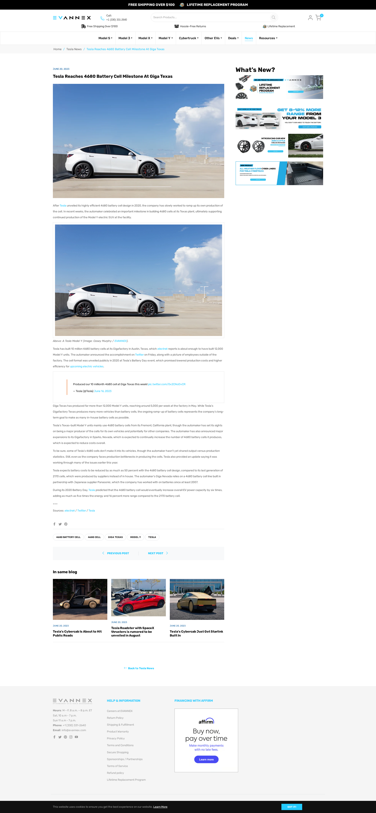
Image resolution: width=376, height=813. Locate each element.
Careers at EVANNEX (120, 711)
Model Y (135, 537)
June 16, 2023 (102, 391)
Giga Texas (115, 537)
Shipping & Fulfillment (120, 724)
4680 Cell (94, 537)
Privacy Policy (116, 738)
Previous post (118, 553)
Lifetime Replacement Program (126, 779)
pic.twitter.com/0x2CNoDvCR (166, 384)
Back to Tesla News (141, 668)
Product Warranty (118, 731)
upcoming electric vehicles (86, 366)
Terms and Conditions (120, 745)
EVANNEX (121, 341)
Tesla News (74, 49)
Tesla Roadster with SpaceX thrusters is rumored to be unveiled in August (132, 631)
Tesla (63, 205)
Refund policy (115, 773)
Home (57, 49)
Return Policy (115, 718)
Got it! (291, 807)
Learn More (160, 806)
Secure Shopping (117, 752)
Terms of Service (117, 766)
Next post (156, 553)
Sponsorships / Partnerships (125, 759)
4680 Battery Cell (68, 537)
